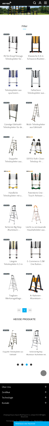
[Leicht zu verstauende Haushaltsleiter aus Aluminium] (36, 214)
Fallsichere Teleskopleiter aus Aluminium (35, 92)
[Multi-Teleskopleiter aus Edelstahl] (36, 112)
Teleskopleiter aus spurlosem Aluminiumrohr (13, 92)
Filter (29, 14)
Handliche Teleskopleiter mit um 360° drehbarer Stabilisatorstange (13, 194)
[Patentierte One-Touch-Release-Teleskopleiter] (36, 180)
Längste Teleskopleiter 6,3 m (13, 262)
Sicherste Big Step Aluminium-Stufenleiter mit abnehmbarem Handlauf (13, 228)
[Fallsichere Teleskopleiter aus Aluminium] (36, 78)
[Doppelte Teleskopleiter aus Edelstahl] (13, 146)
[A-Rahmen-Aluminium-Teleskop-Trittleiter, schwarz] (36, 283)
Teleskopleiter (24, 421)
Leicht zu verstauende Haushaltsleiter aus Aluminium (36, 228)
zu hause (21, 14)
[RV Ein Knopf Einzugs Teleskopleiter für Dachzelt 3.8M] (13, 43)
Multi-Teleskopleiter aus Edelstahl (36, 126)
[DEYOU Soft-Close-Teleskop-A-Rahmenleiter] (36, 146)
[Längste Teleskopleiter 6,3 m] (13, 249)
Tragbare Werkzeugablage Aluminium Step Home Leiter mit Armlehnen (13, 297)
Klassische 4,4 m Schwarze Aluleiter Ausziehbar (35, 57)
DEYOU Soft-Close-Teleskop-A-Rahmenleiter (36, 160)
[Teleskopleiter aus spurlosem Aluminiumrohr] (13, 78)
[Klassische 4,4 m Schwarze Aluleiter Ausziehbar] (36, 43)
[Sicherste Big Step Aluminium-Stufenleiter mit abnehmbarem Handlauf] (13, 214)
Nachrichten (38, 421)
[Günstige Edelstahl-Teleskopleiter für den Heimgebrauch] (13, 112)
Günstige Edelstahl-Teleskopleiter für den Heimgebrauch (13, 126)
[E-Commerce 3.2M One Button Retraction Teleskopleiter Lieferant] (36, 249)
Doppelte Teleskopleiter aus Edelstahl (13, 160)
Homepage (10, 421)
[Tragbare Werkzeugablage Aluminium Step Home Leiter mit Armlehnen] (13, 283)
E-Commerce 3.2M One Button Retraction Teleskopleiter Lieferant (35, 263)
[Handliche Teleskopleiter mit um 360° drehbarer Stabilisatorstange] (13, 180)
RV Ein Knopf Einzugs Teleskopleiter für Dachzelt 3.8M (13, 57)
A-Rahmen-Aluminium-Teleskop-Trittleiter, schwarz (36, 297)
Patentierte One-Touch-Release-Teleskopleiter (35, 194)
